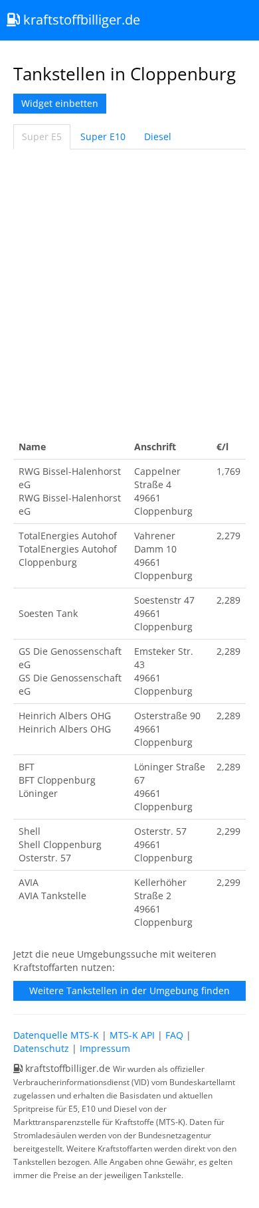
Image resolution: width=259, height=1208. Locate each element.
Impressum (105, 1048)
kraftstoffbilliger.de (80, 20)
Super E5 (42, 136)
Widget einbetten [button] (59, 103)
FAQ (174, 1035)
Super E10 (103, 136)
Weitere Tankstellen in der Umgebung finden (129, 990)
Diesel (157, 136)
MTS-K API (132, 1035)
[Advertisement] (129, 292)
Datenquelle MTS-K (56, 1035)
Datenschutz (41, 1048)
